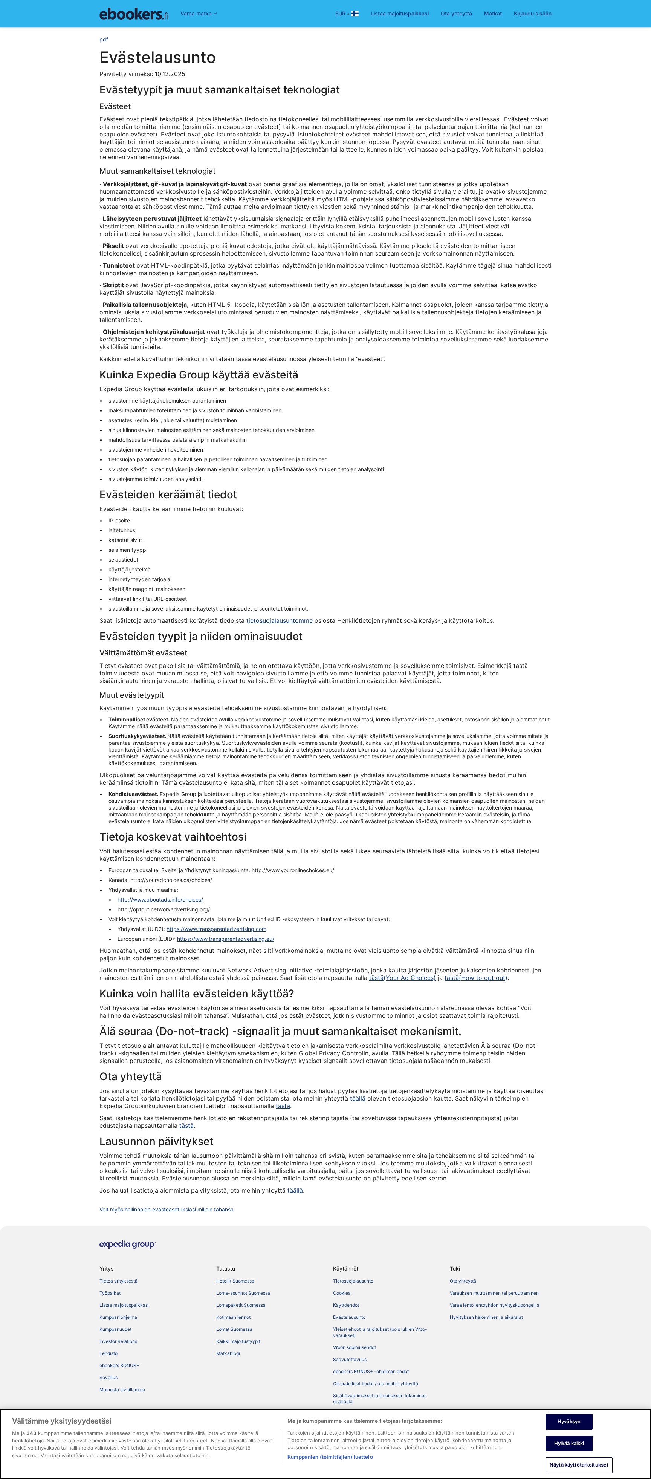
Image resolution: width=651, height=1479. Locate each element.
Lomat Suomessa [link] (234, 1329)
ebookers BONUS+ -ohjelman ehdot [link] (371, 1371)
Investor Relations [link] (118, 1341)
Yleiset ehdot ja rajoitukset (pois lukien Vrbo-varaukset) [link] (380, 1332)
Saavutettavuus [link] (350, 1359)
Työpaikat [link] (110, 1293)
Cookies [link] (341, 1293)
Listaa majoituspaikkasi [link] (124, 1305)
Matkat (493, 13)
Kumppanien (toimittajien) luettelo (330, 1457)
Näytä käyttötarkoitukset (579, 1465)
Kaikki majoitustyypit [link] (238, 1341)
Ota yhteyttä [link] (463, 1281)
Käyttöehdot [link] (346, 1305)
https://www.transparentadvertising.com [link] (216, 929)
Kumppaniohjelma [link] (118, 1317)
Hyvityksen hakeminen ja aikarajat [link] (486, 1317)
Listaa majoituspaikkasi (400, 13)
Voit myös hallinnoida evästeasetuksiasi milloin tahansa (166, 1209)
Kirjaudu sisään (533, 13)
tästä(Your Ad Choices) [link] (402, 977)
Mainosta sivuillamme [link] (122, 1389)
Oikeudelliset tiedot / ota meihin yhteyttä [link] (375, 1383)
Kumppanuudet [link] (115, 1329)
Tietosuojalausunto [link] (353, 1281)
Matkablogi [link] (228, 1353)
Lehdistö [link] (108, 1353)
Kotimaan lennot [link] (233, 1317)
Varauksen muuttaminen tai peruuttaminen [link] (494, 1293)
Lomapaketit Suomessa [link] (241, 1305)
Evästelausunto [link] (349, 1317)
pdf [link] (103, 39)
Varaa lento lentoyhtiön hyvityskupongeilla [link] (494, 1305)
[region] (325, 1444)
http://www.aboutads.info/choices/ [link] (160, 899)
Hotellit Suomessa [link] (235, 1281)
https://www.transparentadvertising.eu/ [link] (225, 938)
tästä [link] (283, 1106)
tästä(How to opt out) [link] (476, 977)
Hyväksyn (569, 1421)
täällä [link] (357, 1098)
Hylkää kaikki (569, 1443)
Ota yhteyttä (456, 13)
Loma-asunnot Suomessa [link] (243, 1293)
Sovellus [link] (108, 1377)
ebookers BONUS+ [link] (119, 1365)
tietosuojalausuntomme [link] (279, 620)
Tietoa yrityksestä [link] (118, 1281)
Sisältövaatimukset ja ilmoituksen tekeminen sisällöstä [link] (380, 1398)
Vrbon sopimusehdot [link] (354, 1347)
